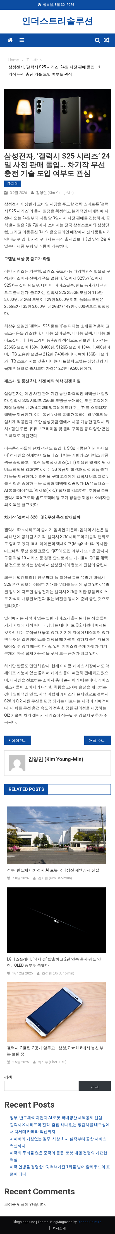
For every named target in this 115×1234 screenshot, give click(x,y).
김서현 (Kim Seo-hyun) (55, 878)
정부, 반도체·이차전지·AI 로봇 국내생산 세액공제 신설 (53, 870)
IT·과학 (13, 184)
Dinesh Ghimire (89, 1222)
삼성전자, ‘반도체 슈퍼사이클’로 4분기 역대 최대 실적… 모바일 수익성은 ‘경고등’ (21, 740)
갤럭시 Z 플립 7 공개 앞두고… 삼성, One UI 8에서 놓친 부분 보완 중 (55, 1051)
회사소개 (59, 1228)
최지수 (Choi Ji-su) (52, 1062)
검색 (8, 1077)
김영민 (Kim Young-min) (55, 193)
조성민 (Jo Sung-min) (58, 973)
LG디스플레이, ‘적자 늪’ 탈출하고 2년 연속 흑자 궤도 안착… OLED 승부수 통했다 (54, 962)
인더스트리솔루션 (57, 21)
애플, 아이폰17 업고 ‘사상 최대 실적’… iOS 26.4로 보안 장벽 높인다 (100, 740)
